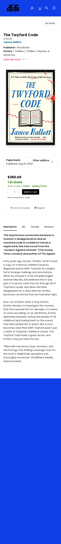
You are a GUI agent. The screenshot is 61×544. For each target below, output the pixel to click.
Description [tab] (10, 226)
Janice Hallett (12, 42)
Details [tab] (35, 226)
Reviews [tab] (49, 226)
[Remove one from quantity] (10, 192)
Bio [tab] (24, 226)
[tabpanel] (30, 302)
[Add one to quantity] (19, 192)
